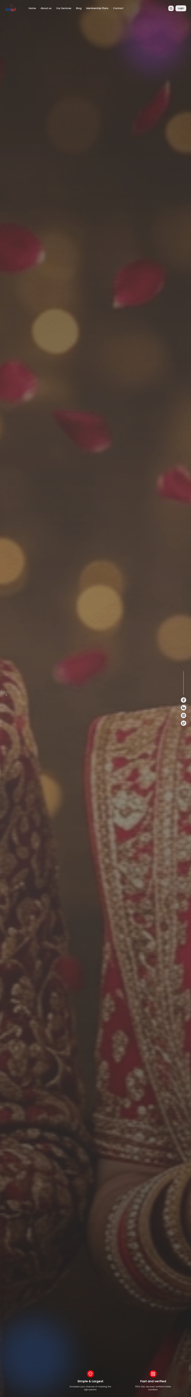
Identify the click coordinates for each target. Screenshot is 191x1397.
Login (181, 8)
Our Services (63, 8)
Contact (118, 8)
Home (32, 8)
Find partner (16, 721)
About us (46, 8)
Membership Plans (97, 8)
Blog (78, 8)
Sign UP (40, 721)
